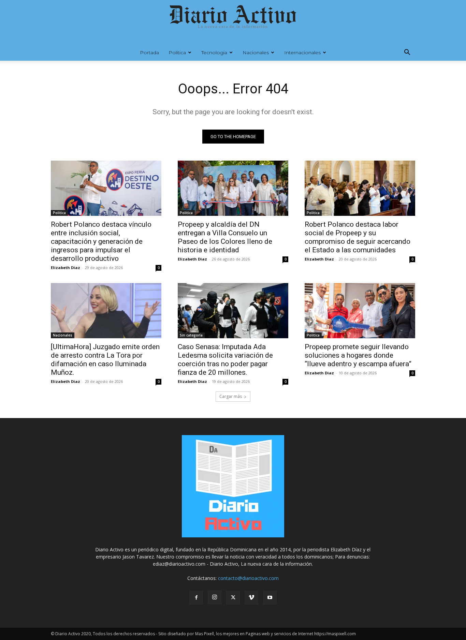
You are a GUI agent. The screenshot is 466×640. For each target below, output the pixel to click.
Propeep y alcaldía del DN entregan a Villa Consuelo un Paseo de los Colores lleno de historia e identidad (225, 237)
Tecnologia (214, 52)
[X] (233, 598)
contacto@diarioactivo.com (248, 578)
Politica (177, 52)
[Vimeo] (251, 598)
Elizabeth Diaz (65, 267)
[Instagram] (214, 597)
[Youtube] (270, 598)
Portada (149, 52)
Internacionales (302, 52)
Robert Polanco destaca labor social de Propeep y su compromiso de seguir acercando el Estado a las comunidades (357, 237)
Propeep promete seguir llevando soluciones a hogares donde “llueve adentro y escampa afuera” (358, 355)
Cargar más (230, 396)
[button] (407, 53)
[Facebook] (196, 598)
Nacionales (256, 52)
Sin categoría (191, 335)
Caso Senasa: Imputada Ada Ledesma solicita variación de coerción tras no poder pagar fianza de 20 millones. (225, 359)
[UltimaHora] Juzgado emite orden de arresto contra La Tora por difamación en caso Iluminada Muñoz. (105, 359)
